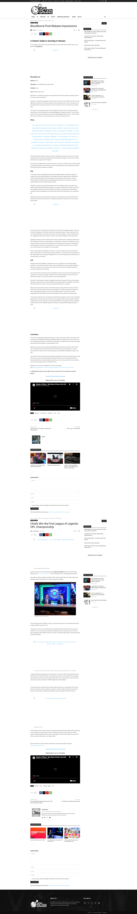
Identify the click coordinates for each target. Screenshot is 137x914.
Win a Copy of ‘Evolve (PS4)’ (73, 428)
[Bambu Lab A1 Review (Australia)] (86, 104)
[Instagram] (102, 1)
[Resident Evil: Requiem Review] (55, 458)
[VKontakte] (99, 903)
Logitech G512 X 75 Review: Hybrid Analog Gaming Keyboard (93, 37)
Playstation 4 (50, 413)
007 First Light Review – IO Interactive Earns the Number (95, 41)
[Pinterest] (47, 33)
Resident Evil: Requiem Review (53, 465)
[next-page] (33, 471)
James (34, 30)
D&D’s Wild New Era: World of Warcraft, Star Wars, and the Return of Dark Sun (95, 32)
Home (31, 20)
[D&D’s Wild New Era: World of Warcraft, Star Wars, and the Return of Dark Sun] (86, 82)
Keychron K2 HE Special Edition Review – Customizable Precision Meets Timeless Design (71, 466)
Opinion (35, 20)
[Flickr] (91, 903)
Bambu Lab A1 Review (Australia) (91, 45)
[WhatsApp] (50, 33)
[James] (31, 30)
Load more (94, 109)
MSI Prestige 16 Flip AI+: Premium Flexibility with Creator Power (95, 49)
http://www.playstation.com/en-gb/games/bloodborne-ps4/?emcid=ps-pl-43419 (53, 367)
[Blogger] (84, 903)
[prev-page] (31, 471)
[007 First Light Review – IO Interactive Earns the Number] (86, 97)
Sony (55, 413)
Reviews (36, 22)
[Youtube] (106, 1)
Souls (59, 413)
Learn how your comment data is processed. (59, 512)
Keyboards (33, 463)
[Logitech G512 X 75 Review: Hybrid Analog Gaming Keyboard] (38, 458)
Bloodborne (37, 413)
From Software (43, 413)
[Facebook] (100, 1)
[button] (105, 17)
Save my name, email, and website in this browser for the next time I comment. (50, 505)
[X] (104, 1)
